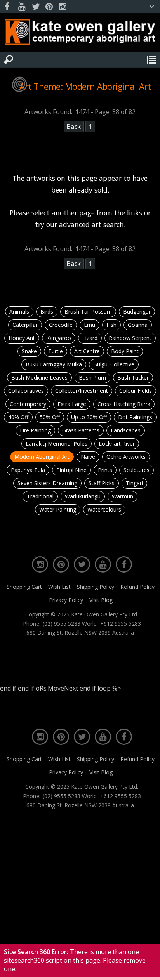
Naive (88, 456)
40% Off (18, 417)
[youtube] (21, 6)
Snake (29, 351)
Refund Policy (137, 586)
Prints (105, 470)
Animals (19, 311)
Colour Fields (135, 390)
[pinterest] (49, 6)
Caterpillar (25, 324)
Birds (46, 311)
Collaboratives (26, 390)
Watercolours (104, 509)
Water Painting (57, 509)
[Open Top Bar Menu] (151, 6)
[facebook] (8, 6)
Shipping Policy (95, 586)
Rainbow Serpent (130, 338)
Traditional (40, 496)
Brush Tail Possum (88, 311)
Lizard (89, 338)
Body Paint (125, 351)
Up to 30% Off (89, 417)
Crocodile (61, 324)
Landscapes (126, 430)
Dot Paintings (135, 417)
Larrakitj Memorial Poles (56, 443)
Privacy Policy (66, 600)
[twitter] (35, 6)
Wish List (59, 586)
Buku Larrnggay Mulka (54, 364)
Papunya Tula (28, 470)
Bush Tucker (133, 377)
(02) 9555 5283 (61, 623)
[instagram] (62, 6)
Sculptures (136, 470)
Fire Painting (35, 430)
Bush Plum (92, 377)
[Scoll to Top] (147, 964)
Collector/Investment (81, 390)
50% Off (50, 417)
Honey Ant (22, 338)
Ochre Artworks (126, 456)
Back (74, 126)
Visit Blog (101, 600)
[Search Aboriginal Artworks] (8, 60)
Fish (111, 324)
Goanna (138, 324)
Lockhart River (117, 443)
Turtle (55, 351)
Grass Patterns (80, 430)
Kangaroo (58, 338)
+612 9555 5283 (120, 623)
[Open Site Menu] (151, 60)
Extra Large (71, 404)
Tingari (134, 483)
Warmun (122, 496)
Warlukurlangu (83, 496)
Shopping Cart (24, 586)
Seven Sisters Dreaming (47, 483)
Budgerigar (137, 311)
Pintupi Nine (71, 470)
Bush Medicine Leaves (39, 377)
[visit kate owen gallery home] (80, 33)
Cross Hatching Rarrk (123, 404)
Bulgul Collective (113, 364)
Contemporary (28, 404)
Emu (89, 324)
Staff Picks (102, 483)
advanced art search (91, 224)
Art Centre (87, 351)
